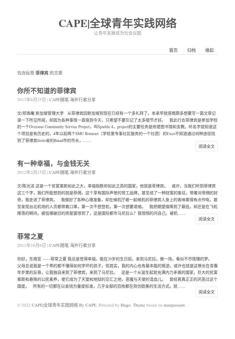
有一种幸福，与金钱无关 (53, 163)
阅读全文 (207, 146)
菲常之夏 (30, 236)
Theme (139, 305)
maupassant (174, 305)
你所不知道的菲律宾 (47, 90)
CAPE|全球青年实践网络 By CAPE (64, 305)
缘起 (209, 50)
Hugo (126, 305)
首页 (173, 50)
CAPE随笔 (59, 99)
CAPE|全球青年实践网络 (117, 23)
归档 (191, 50)
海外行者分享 (83, 99)
